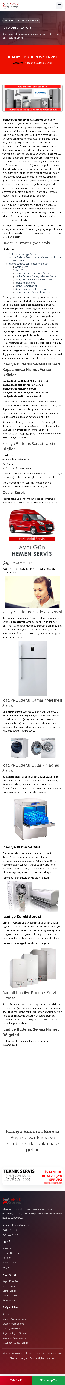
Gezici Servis (21, 267)
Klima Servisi (8, 1286)
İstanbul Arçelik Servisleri (15, 1319)
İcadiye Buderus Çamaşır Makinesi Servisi (36, 276)
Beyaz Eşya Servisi (11, 1281)
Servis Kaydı (8, 1300)
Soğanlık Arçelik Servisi (14, 1333)
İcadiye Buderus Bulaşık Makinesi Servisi (35, 279)
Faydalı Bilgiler (9, 1262)
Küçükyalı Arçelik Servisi (14, 1338)
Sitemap (6, 1314)
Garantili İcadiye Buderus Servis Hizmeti (35, 289)
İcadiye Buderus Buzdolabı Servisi (32, 273)
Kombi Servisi (9, 1291)
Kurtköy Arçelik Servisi (13, 1328)
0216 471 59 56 (10, 1230)
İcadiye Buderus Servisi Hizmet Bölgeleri (35, 292)
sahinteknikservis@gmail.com (17, 1225)
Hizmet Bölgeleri (11, 1253)
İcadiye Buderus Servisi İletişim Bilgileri (28, 263)
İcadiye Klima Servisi (25, 282)
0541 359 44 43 (10, 1234)
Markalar (6, 1258)
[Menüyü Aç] (59, 5)
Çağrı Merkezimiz (24, 270)
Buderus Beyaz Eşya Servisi (23, 254)
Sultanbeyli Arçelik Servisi (15, 1342)
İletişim (5, 1267)
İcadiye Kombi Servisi (26, 286)
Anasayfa (18, 63)
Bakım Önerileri (10, 1295)
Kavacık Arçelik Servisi (13, 1324)
